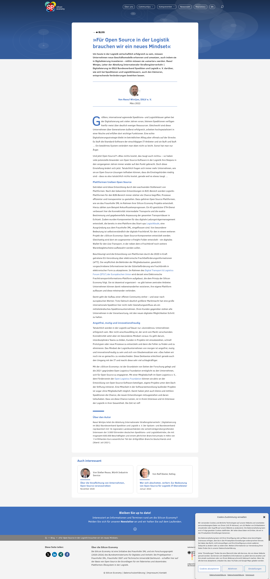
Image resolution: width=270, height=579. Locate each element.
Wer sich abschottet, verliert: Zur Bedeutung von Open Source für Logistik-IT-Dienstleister (163, 484)
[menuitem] (129, 7)
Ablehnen (232, 568)
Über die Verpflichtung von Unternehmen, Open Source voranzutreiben (102, 484)
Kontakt (163, 572)
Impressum (250, 575)
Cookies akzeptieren (209, 568)
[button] (264, 517)
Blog (101, 32)
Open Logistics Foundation (128, 378)
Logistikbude (153, 223)
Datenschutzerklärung (218, 575)
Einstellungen (255, 568)
